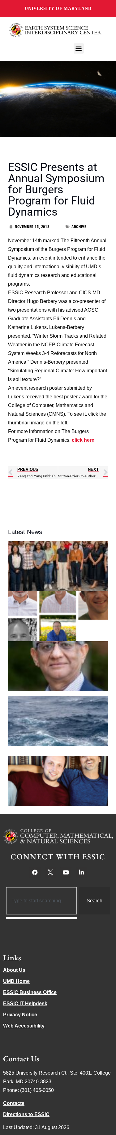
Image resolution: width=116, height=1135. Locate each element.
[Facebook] (35, 872)
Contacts (13, 1103)
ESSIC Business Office (30, 992)
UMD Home (16, 981)
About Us (14, 970)
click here (83, 440)
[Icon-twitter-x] (50, 872)
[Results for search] (41, 918)
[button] (79, 48)
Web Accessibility (24, 1025)
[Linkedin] (81, 872)
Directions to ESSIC (26, 1114)
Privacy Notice (20, 1014)
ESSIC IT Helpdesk (25, 1003)
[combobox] (41, 900)
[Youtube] (65, 872)
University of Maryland (58, 8)
